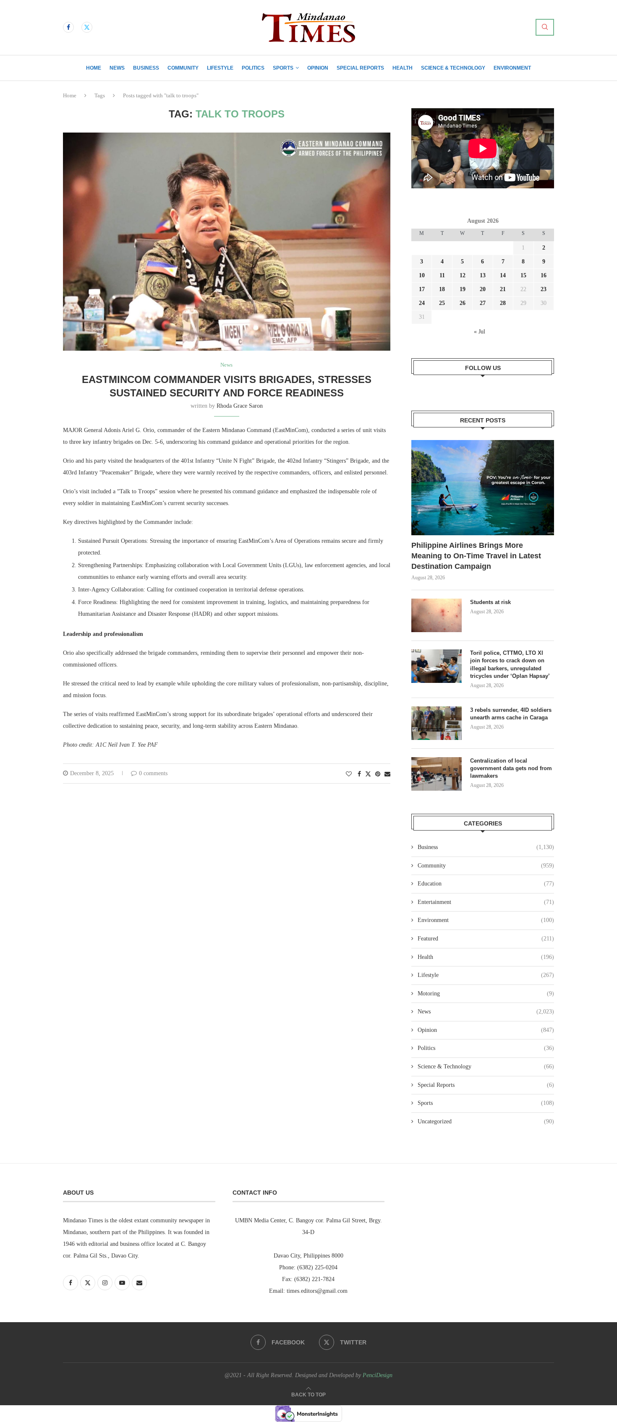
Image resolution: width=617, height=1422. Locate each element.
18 (442, 289)
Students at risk (490, 602)
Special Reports (360, 68)
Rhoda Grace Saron (240, 406)
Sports (283, 68)
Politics (253, 68)
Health (402, 68)
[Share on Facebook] (359, 774)
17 (422, 289)
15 (523, 275)
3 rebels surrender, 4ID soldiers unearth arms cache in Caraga (511, 714)
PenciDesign (377, 1375)
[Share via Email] (387, 774)
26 (462, 303)
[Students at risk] (436, 615)
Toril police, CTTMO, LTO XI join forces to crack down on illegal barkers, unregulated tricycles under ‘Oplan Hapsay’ (511, 664)
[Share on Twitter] (368, 774)
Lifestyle (220, 68)
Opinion (317, 68)
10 (422, 275)
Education (486, 883)
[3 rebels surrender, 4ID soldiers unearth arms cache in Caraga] (436, 723)
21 (503, 289)
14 (503, 275)
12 (462, 275)
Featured (486, 938)
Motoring (486, 993)
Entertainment (486, 902)
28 (503, 303)
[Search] (545, 27)
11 (442, 275)
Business (146, 68)
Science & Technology (453, 68)
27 (483, 303)
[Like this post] (349, 774)
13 (483, 275)
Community (183, 68)
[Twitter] (86, 27)
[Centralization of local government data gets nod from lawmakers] (436, 774)
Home (93, 68)
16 (543, 275)
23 (543, 289)
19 (462, 289)
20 (483, 289)
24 (422, 303)
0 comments (153, 773)
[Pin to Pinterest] (377, 774)
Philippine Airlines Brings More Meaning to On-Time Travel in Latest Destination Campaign (476, 555)
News (117, 68)
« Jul (479, 331)
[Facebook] (68, 27)
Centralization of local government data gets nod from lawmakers (511, 768)
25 (442, 303)
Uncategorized (486, 1121)
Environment (512, 68)
